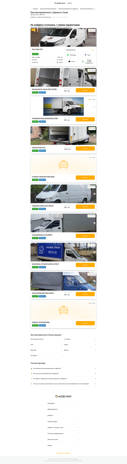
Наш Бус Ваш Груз (38, 147)
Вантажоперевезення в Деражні (68, 8)
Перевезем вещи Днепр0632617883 (45, 118)
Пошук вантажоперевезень (48, 8)
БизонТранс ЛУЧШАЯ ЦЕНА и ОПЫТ (45, 264)
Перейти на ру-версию (63, 453)
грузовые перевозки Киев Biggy (43, 176)
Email (73, 61)
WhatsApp (73, 55)
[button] (94, 77)
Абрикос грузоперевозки (40, 322)
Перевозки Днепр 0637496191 (43, 206)
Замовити (85, 90)
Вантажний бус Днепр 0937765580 (44, 89)
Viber (88, 55)
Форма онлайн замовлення (89, 61)
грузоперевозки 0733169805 (42, 235)
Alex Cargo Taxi (37, 49)
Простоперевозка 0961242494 (43, 293)
